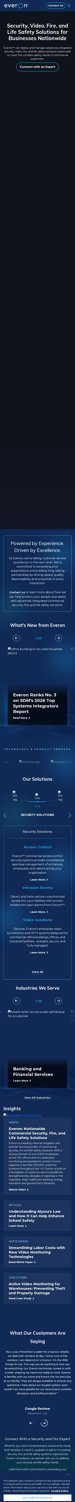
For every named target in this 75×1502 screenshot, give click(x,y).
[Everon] (16, 5)
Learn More (37, 879)
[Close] (68, 1474)
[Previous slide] (31, 1423)
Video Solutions (37, 920)
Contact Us (55, 5)
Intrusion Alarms (37, 888)
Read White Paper (21, 1262)
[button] (58, 638)
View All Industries (37, 1097)
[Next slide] (44, 1423)
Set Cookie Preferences (37, 1497)
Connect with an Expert (37, 67)
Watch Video (17, 1189)
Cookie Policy (60, 1490)
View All (37, 972)
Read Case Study (20, 1298)
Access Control (37, 847)
